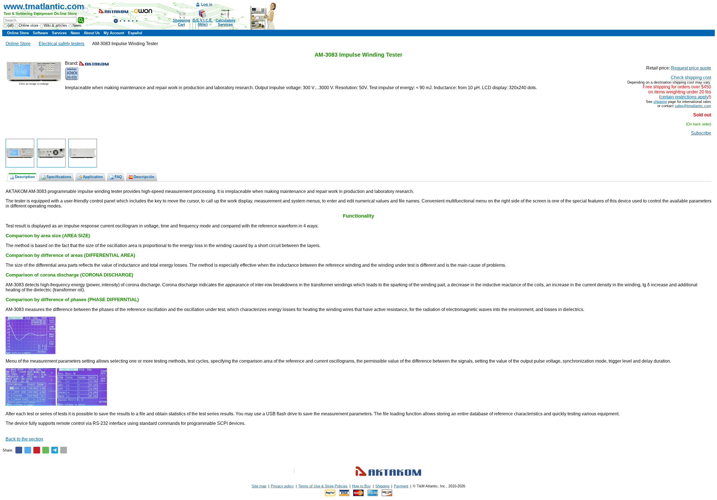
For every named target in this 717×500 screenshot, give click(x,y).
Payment (401, 486)
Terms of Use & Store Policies (323, 486)
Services (59, 33)
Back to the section (24, 439)
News (77, 25)
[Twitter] (27, 450)
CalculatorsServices (225, 22)
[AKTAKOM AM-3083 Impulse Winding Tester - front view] (20, 153)
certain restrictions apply (684, 97)
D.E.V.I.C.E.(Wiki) (203, 22)
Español (135, 33)
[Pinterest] (36, 450)
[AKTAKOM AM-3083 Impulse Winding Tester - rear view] (51, 153)
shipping (660, 102)
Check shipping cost (691, 77)
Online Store (18, 33)
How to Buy (361, 486)
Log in (206, 4)
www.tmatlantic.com (44, 6)
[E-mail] (63, 450)
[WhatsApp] (45, 450)
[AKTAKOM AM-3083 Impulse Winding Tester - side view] (83, 153)
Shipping (382, 486)
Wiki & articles (55, 25)
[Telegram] (54, 450)
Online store (28, 25)
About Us (92, 33)
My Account (114, 33)
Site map (259, 486)
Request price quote (691, 68)
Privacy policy (282, 486)
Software (40, 33)
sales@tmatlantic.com (693, 106)
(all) (10, 25)
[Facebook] (18, 450)
